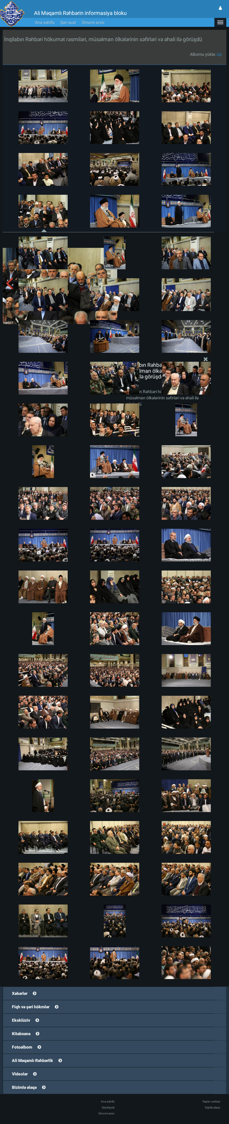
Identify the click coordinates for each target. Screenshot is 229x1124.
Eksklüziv (21, 1020)
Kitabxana (21, 1033)
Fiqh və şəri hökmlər (30, 1006)
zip (219, 54)
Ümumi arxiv (93, 22)
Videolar (20, 1074)
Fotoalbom (22, 1047)
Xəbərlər (19, 993)
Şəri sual (68, 22)
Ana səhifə (44, 22)
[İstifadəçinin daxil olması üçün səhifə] (220, 8)
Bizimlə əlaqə (24, 1087)
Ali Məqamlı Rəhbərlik (32, 1060)
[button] (220, 22)
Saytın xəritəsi (211, 1101)
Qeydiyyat (108, 1107)
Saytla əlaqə (212, 1107)
